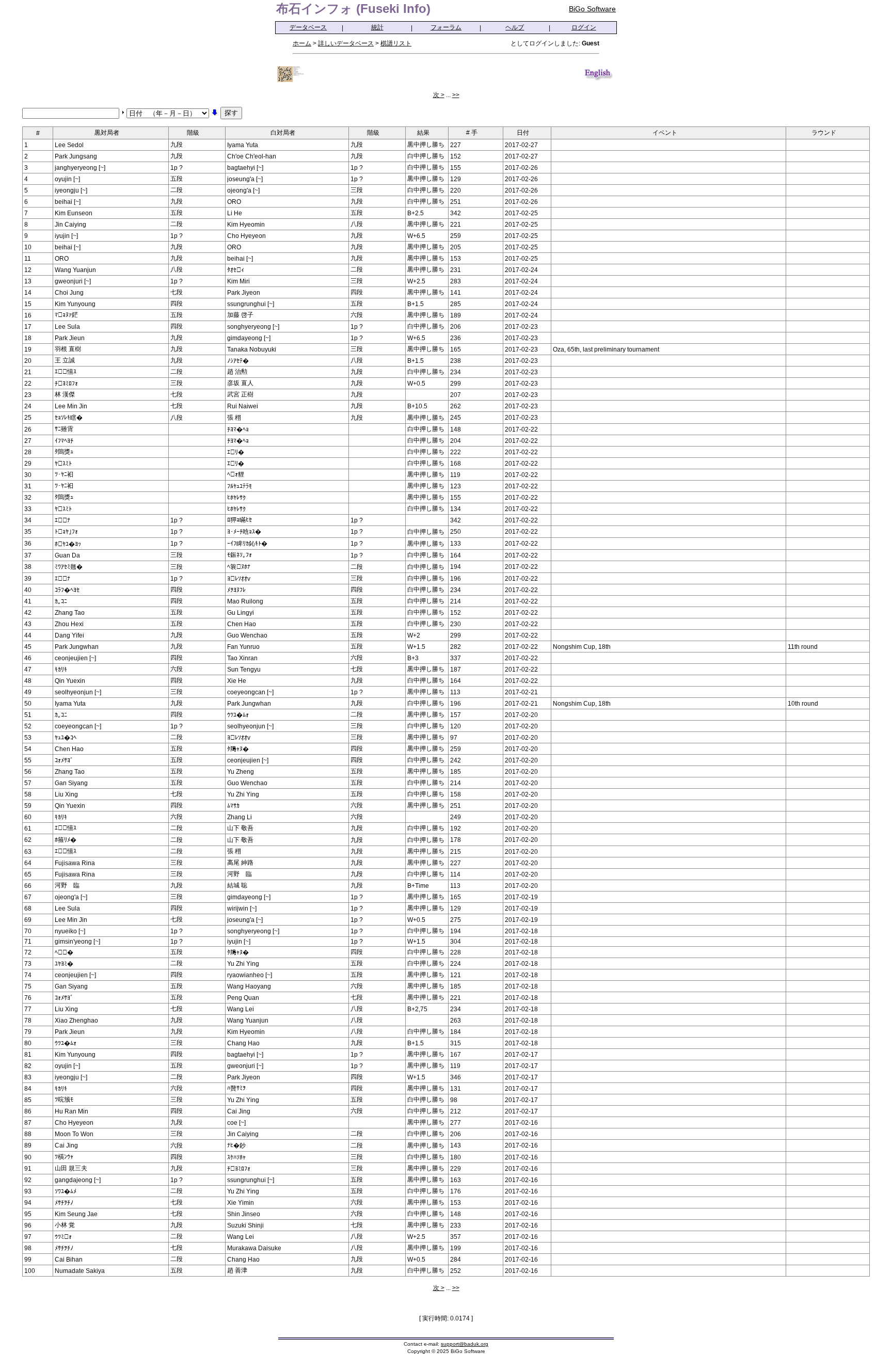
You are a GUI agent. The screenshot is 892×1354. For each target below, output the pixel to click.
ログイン (583, 27)
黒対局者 (106, 132)
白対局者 (282, 132)
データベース (308, 27)
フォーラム (446, 27)
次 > (438, 95)
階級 (193, 132)
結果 (423, 132)
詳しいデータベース (346, 43)
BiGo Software (592, 9)
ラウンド (823, 132)
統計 (377, 27)
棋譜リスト (395, 43)
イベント (664, 132)
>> (455, 95)
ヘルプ (514, 27)
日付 (523, 132)
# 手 (471, 132)
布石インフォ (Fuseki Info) (353, 8)
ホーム (302, 43)
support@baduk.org (464, 1344)
